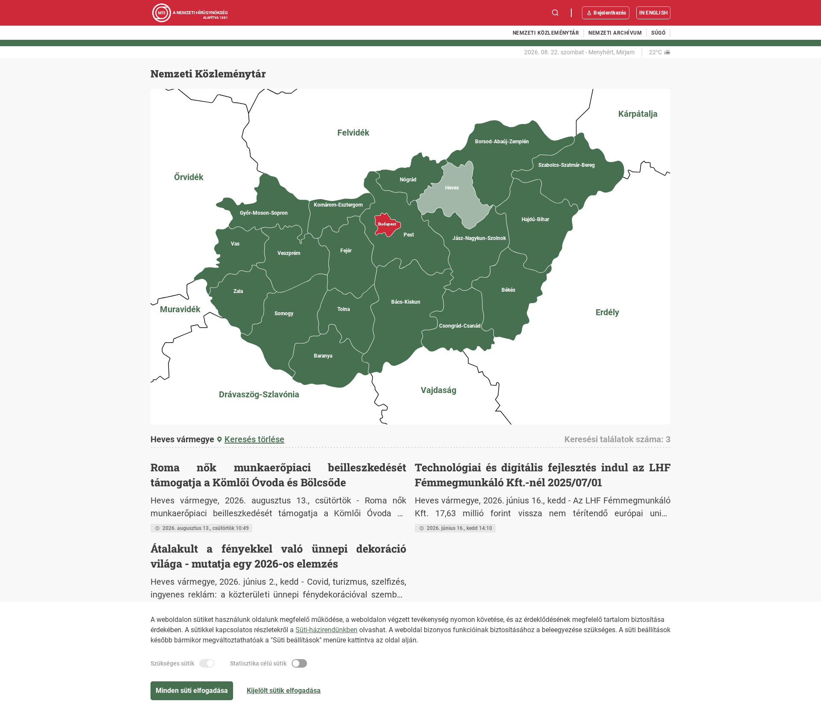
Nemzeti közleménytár (546, 33)
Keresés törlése (254, 439)
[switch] (207, 663)
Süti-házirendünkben (326, 630)
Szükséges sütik (172, 663)
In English (653, 13)
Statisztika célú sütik (258, 663)
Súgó (658, 33)
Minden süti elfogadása (192, 690)
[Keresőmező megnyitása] (555, 13)
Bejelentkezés (610, 13)
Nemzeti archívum (615, 33)
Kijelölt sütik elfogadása (284, 690)
